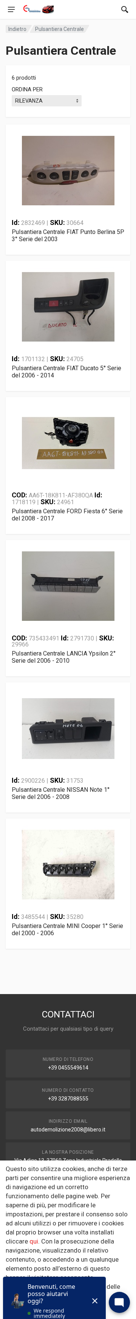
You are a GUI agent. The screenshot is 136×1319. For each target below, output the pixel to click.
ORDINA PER (27, 89)
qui (33, 1241)
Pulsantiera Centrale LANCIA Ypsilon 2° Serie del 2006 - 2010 (64, 657)
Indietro (17, 29)
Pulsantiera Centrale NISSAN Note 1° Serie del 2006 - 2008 (61, 793)
